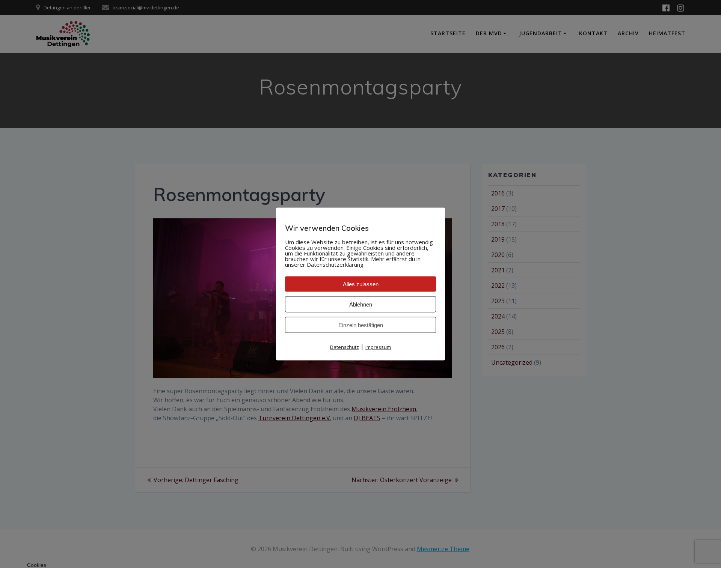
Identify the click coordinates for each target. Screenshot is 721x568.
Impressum (378, 347)
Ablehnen (360, 304)
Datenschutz (344, 347)
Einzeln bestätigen (360, 325)
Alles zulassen (361, 284)
